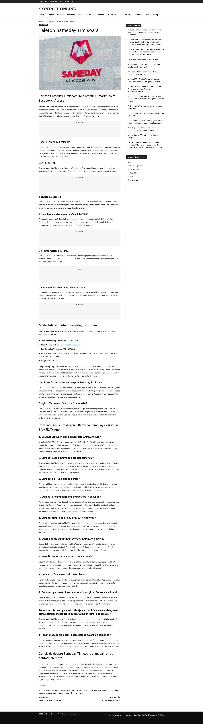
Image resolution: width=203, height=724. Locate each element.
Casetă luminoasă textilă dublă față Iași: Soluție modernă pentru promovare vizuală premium (146, 122)
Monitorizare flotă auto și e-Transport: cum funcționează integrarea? (144, 66)
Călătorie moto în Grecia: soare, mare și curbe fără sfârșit (145, 107)
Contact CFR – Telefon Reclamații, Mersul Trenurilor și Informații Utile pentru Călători (144, 80)
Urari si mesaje (133, 180)
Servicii (130, 176)
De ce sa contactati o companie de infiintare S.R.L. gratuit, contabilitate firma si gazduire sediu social (144, 32)
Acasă (41, 21)
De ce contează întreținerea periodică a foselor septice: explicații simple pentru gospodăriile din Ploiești (146, 98)
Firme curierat (49, 21)
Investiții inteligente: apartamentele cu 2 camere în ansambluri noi (143, 73)
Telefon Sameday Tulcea (111, 700)
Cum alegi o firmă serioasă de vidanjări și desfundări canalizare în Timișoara (143, 129)
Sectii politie (132, 173)
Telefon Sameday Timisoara (50, 700)
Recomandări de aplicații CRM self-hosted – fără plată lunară (146, 114)
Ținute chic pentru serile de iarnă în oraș (143, 60)
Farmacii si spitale (135, 166)
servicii (97, 664)
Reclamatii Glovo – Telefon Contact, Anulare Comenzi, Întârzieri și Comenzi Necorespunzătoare (144, 89)
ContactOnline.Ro (51, 714)
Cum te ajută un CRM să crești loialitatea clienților (143, 136)
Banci (130, 162)
